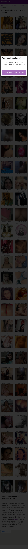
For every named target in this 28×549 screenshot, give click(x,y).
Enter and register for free (14, 72)
